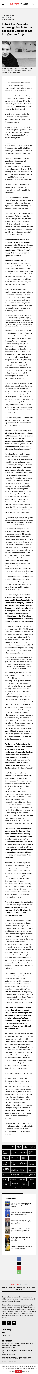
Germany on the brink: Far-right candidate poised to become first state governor (21, 1221)
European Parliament (14, 1169)
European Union (23, 1169)
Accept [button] (19, 1371)
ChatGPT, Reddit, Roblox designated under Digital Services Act (21, 1213)
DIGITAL (4, 1354)
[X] (19, 1263)
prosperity (13, 1179)
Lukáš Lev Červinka (32, 1175)
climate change (5, 1152)
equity (32, 1158)
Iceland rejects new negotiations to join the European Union (21, 1247)
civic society (26, 1146)
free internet (5, 1175)
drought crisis (24, 1157)
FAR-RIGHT (5, 1361)
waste (32, 1183)
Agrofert (5, 1147)
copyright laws (14, 1152)
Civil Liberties (32, 1146)
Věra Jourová (24, 1183)
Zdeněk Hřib (19, 1188)
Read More (25, 1371)
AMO (12, 1147)
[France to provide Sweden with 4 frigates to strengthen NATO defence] (7, 1205)
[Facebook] (19, 1259)
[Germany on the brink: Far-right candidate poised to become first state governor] (7, 1222)
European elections (32, 1163)
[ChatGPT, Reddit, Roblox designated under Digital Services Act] (7, 1213)
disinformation (15, 1158)
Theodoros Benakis (8, 19)
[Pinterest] (19, 1268)
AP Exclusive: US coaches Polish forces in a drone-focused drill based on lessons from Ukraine (20, 1230)
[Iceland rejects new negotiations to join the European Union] (7, 1247)
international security (15, 1175)
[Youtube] (14, 1323)
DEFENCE (4, 1347)
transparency (16, 1183)
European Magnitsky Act (6, 1170)
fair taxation (31, 1169)
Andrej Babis (19, 1146)
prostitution (21, 1179)
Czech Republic (5, 1157)
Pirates (5, 1179)
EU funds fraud (14, 1163)
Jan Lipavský (23, 1175)
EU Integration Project (23, 1163)
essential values (5, 1163)
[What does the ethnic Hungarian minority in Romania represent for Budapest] (7, 1239)
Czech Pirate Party (31, 1152)
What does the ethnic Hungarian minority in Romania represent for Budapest (21, 1239)
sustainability (31, 1179)
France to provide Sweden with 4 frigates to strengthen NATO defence (21, 1205)
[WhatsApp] (19, 1272)
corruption (23, 1152)
